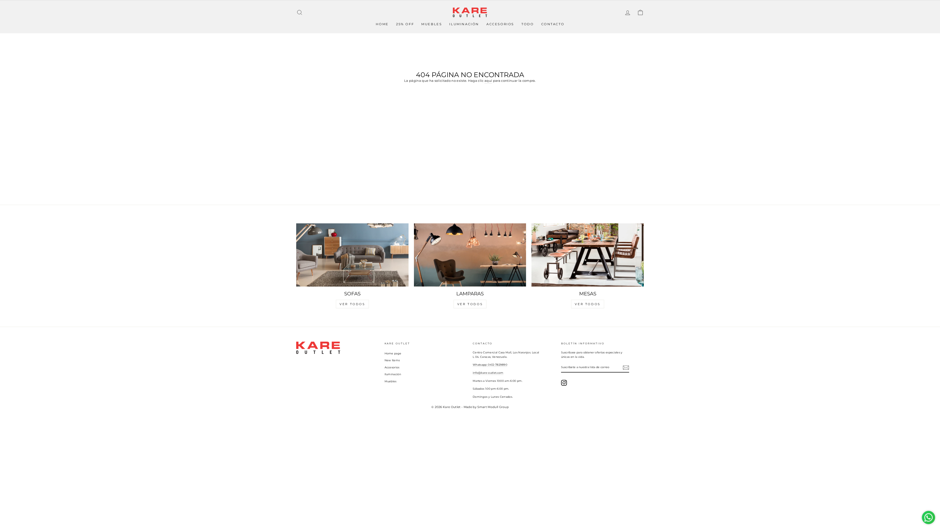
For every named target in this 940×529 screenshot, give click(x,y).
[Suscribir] (626, 368)
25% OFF (405, 24)
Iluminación (464, 24)
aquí (488, 81)
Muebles (431, 24)
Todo (527, 24)
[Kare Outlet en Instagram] (564, 383)
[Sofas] (352, 255)
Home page (393, 353)
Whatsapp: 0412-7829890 (490, 364)
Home (382, 24)
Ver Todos (352, 304)
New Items (392, 360)
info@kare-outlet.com (488, 372)
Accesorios (500, 24)
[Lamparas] (470, 255)
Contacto (552, 24)
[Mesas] (587, 255)
